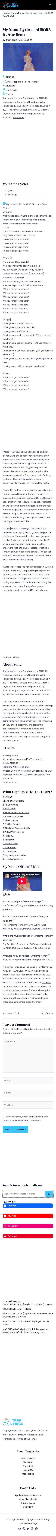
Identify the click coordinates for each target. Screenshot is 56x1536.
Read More (18, 117)
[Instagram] (32, 1528)
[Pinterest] (24, 1528)
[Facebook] (36, 1528)
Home (6, 13)
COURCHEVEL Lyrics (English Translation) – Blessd (28, 1304)
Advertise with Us (28, 1499)
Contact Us (28, 1473)
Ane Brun (10, 85)
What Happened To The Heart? (22, 81)
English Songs (17, 13)
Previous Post (11, 1013)
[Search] (49, 1194)
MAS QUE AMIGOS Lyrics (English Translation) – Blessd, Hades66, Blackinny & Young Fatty (26, 1331)
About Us (28, 1470)
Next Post (47, 1013)
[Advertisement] (28, 151)
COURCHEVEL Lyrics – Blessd (17, 1308)
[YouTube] (19, 1528)
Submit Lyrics (28, 1503)
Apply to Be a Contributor (28, 1495)
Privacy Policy (28, 1458)
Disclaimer (28, 1462)
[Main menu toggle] (50, 5)
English (9, 94)
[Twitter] (28, 1528)
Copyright (28, 1466)
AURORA (10, 77)
